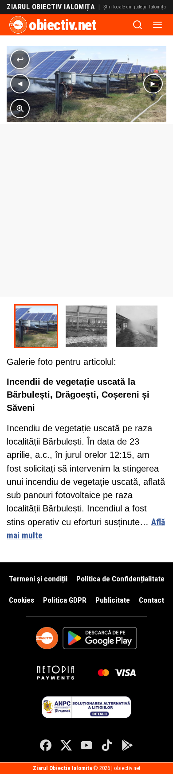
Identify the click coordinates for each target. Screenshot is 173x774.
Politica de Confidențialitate (120, 578)
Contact (151, 600)
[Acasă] (18, 24)
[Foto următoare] (153, 83)
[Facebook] (45, 745)
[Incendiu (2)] (86, 326)
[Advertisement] (86, 210)
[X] (66, 745)
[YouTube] (86, 745)
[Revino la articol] (20, 59)
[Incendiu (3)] (136, 326)
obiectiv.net (62, 25)
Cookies (21, 600)
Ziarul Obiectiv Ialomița (51, 7)
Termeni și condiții (38, 578)
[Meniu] (157, 25)
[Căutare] (137, 25)
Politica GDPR (64, 600)
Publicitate (112, 600)
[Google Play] (127, 745)
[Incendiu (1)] (36, 326)
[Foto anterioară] (20, 83)
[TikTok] (107, 745)
